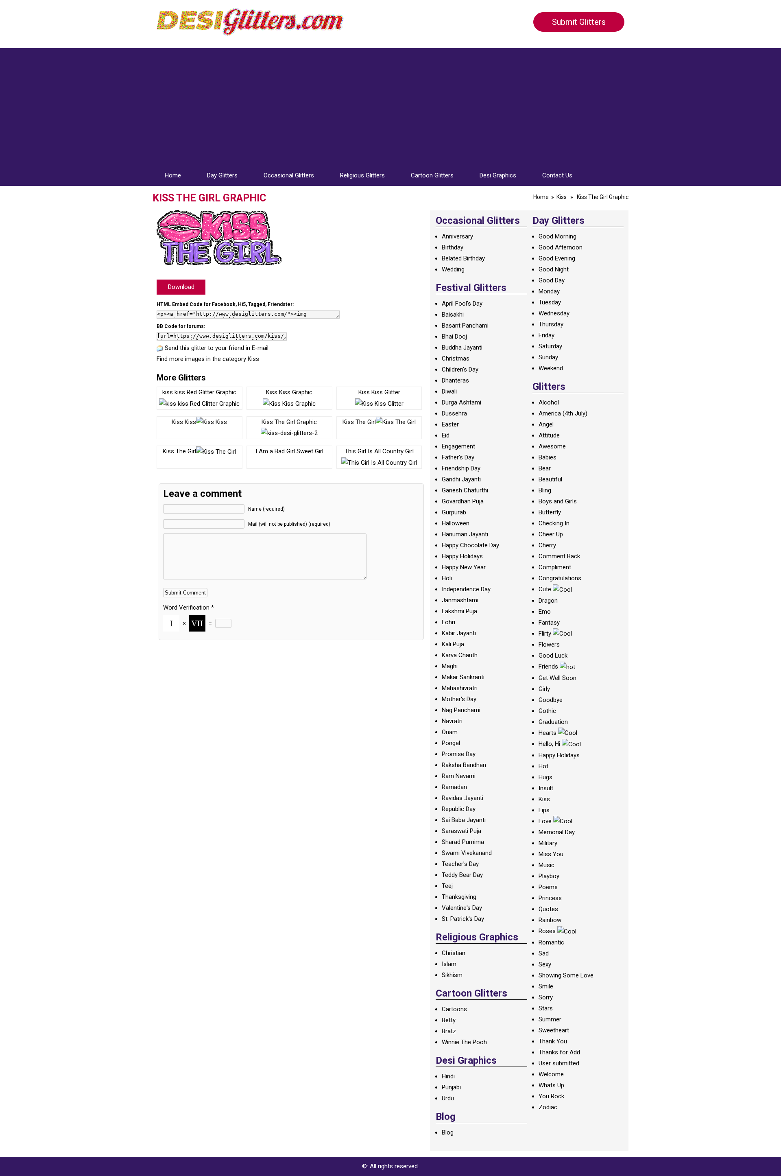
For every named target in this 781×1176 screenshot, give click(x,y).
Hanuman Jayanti (465, 534)
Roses (547, 931)
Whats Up (551, 1085)
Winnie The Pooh (464, 1042)
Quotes (548, 909)
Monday (549, 291)
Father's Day (458, 457)
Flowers (549, 644)
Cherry (547, 545)
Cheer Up (551, 534)
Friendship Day (461, 468)
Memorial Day (557, 832)
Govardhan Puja (463, 501)
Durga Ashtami (461, 402)
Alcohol (549, 402)
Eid (445, 435)
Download (181, 287)
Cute (545, 589)
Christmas (455, 358)
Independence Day (466, 589)
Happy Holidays (462, 556)
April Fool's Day (462, 303)
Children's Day (460, 369)
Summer (550, 1019)
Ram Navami (459, 776)
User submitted (559, 1063)
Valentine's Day (462, 908)
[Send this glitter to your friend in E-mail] (160, 348)
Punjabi (451, 1087)
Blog (448, 1132)
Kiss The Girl (359, 422)
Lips (544, 810)
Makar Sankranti (463, 677)
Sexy (545, 964)
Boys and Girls (558, 501)
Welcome (551, 1074)
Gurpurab (454, 512)
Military (548, 843)
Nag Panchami (461, 710)
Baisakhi (453, 314)
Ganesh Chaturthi (465, 490)
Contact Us (557, 175)
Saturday (550, 346)
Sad (544, 953)
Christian (453, 953)
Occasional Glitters (289, 175)
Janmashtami (460, 600)
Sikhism (452, 975)
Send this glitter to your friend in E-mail (216, 348)
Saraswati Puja (461, 831)
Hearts (547, 733)
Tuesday (550, 302)
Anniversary (457, 236)
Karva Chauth (460, 655)
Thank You (553, 1041)
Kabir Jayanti (459, 633)
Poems (548, 887)
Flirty (545, 633)
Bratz (449, 1031)
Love (545, 821)
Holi (447, 578)
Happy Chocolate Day (470, 545)
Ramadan (454, 787)
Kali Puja (453, 644)
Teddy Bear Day (462, 875)
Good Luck (553, 655)
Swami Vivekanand (467, 853)
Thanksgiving (459, 897)
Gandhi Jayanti (461, 479)
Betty (449, 1020)
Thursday (551, 324)
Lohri (448, 622)
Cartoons (454, 1009)
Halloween (455, 523)
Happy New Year (464, 567)
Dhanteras (455, 380)
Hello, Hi (549, 744)
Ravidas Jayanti (462, 798)
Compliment (555, 567)
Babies (547, 457)
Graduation (553, 722)
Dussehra (454, 413)
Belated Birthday (463, 258)
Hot (543, 766)
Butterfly (550, 512)
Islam (449, 964)
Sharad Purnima (463, 842)
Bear (545, 468)
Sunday (548, 357)
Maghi (450, 666)
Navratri (452, 721)
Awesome (552, 446)
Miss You (551, 854)
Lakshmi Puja (459, 611)
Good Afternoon (560, 247)
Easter (450, 424)
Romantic (551, 942)
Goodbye (551, 700)
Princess (550, 898)
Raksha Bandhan (464, 765)
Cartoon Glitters (432, 175)
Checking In (554, 523)
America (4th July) (563, 413)
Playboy (549, 876)
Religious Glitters (362, 175)
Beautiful (550, 479)
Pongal (451, 743)
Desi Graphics (498, 175)
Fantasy (549, 622)
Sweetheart (554, 1030)
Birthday (452, 247)
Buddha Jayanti (462, 347)
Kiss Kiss (184, 422)
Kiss (561, 197)
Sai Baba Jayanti (464, 820)
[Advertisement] (390, 105)
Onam (450, 732)
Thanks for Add (559, 1052)
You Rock (551, 1096)
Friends (548, 666)
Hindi (448, 1076)
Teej (447, 886)
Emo (545, 611)
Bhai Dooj (454, 336)
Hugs (545, 777)
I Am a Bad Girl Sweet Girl (289, 451)
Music (546, 865)
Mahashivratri (460, 688)
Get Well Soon (557, 678)
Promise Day (459, 754)
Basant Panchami (465, 325)
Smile (546, 986)
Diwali (449, 391)
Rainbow (550, 920)
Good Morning (557, 236)
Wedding (453, 269)
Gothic (547, 711)
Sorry (546, 997)
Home (173, 175)
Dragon (548, 600)
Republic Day (459, 809)
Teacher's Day (460, 864)
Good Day (552, 280)
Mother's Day (459, 699)
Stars (546, 1008)
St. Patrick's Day (463, 918)
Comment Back (559, 556)
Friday (546, 335)
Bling (545, 490)
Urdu (448, 1098)
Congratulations (560, 578)
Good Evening (557, 258)
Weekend (551, 368)
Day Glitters (222, 175)
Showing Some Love (566, 975)
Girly (544, 689)
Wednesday (554, 313)
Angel (546, 424)
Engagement (458, 446)
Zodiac (548, 1107)
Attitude (549, 435)
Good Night (554, 269)
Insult (546, 788)
